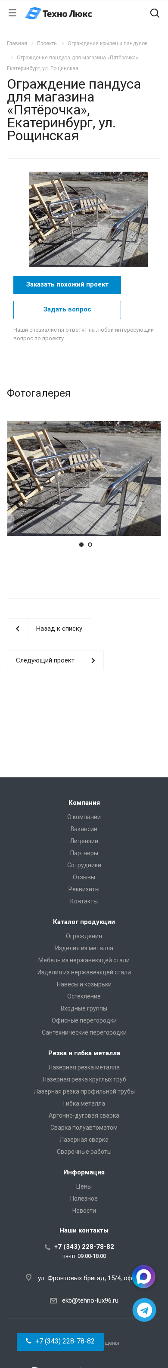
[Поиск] (154, 13)
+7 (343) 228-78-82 (84, 1247)
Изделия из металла (84, 948)
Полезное (84, 1198)
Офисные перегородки (84, 1020)
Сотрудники (84, 865)
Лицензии (84, 841)
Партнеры (84, 853)
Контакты (84, 901)
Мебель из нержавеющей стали (84, 960)
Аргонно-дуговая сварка (84, 1115)
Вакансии (84, 829)
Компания (84, 803)
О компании (84, 816)
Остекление (84, 996)
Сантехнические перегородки (84, 1032)
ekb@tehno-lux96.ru (90, 1300)
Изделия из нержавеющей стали (84, 972)
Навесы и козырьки (84, 984)
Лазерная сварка (84, 1139)
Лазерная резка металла (84, 1067)
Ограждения (84, 936)
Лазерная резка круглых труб (84, 1079)
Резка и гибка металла (84, 1053)
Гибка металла (84, 1103)
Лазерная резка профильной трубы (84, 1091)
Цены (84, 1186)
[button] (60, 1342)
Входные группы (84, 1008)
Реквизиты (84, 889)
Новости (84, 1210)
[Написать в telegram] (144, 1310)
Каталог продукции (84, 922)
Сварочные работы (84, 1151)
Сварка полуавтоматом (84, 1127)
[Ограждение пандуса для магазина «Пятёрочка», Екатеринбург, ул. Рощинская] (92, 219)
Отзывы (84, 877)
